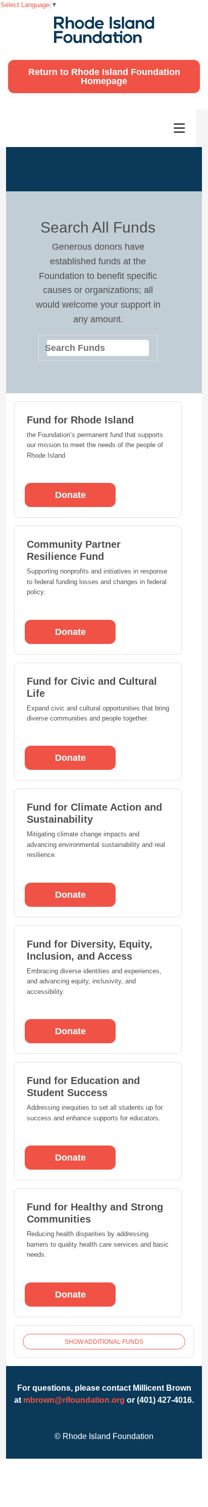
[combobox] (98, 348)
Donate (70, 495)
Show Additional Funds (104, 1341)
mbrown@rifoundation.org (74, 1400)
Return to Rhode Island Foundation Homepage (104, 76)
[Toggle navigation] (179, 128)
